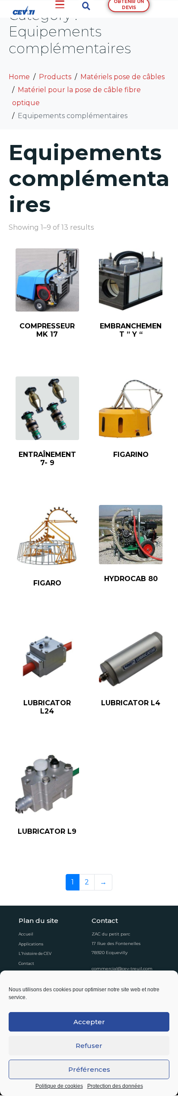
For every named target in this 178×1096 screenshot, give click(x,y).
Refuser (89, 1045)
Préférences (89, 1069)
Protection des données (115, 1086)
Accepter (89, 1022)
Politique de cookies (59, 1086)
